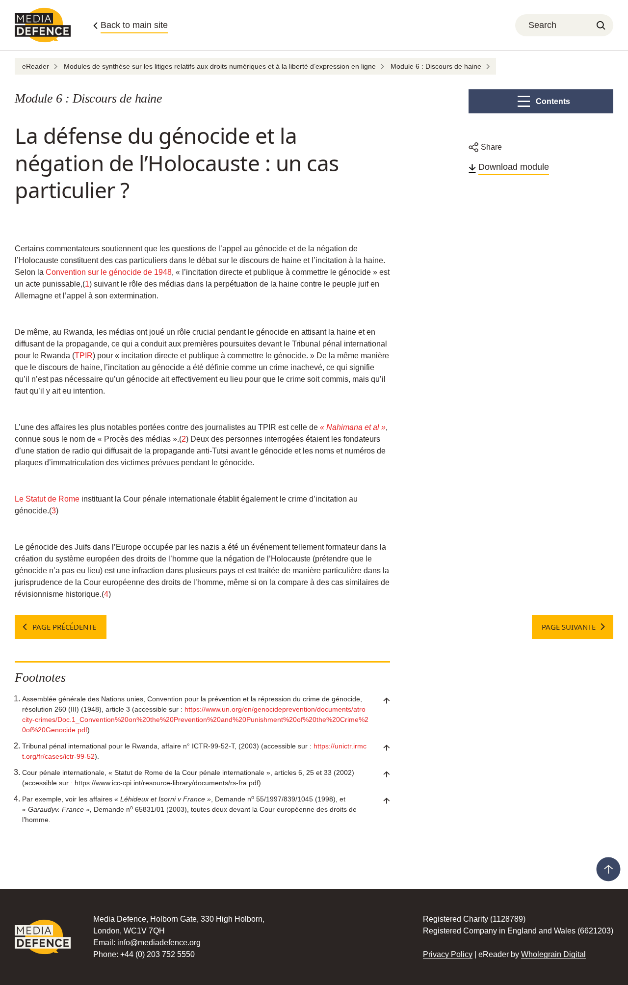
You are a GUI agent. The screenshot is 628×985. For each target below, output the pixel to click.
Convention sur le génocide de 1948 (109, 272)
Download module (513, 167)
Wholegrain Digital (553, 954)
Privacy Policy (447, 954)
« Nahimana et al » (353, 427)
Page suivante (569, 627)
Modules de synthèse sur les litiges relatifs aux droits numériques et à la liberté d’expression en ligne (220, 66)
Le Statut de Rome (47, 499)
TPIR (84, 355)
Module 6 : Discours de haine (436, 66)
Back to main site (134, 25)
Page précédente (64, 627)
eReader (35, 66)
